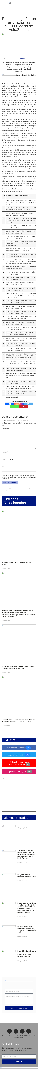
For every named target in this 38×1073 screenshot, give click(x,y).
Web (3, 466)
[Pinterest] (23, 406)
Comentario (6, 429)
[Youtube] (28, 1031)
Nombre (5, 452)
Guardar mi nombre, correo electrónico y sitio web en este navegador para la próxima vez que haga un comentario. (19, 477)
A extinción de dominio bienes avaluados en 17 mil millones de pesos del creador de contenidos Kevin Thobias (26, 854)
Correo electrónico (8, 459)
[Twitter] (28, 404)
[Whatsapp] (14, 406)
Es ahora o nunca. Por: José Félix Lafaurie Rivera (17, 563)
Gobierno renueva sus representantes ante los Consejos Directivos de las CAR (18, 667)
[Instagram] (19, 404)
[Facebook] (9, 404)
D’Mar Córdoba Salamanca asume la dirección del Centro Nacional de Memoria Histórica (18, 721)
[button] (2, 6)
